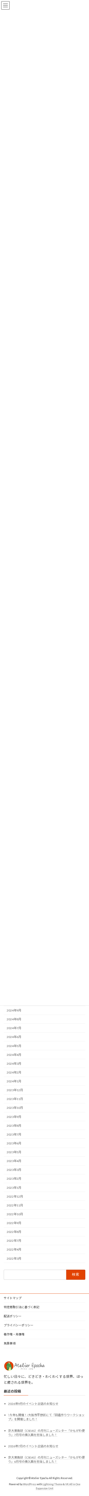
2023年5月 (14, 1152)
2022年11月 (15, 1205)
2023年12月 (15, 1090)
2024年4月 (14, 1055)
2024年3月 (14, 1063)
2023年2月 (14, 1179)
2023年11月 (15, 1099)
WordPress (29, 1484)
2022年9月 (14, 1223)
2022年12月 (15, 1196)
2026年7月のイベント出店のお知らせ (33, 1446)
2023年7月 (14, 1134)
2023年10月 (15, 1108)
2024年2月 (14, 1072)
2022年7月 (14, 1241)
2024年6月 (14, 1037)
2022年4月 (14, 1250)
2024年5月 (14, 1046)
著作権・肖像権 (14, 1334)
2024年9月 (14, 1010)
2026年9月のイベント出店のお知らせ (33, 1404)
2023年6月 (14, 1143)
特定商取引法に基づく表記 (21, 1307)
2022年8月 (14, 1232)
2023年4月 (14, 1161)
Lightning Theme (53, 1484)
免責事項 (10, 1343)
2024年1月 (14, 1081)
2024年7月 (14, 1028)
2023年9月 (14, 1117)
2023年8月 (14, 1125)
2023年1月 (14, 1187)
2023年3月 (14, 1170)
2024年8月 (14, 1019)
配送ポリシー (13, 1316)
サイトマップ (13, 1298)
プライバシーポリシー (18, 1325)
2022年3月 (14, 1258)
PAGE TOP (82, 1446)
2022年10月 (15, 1214)
